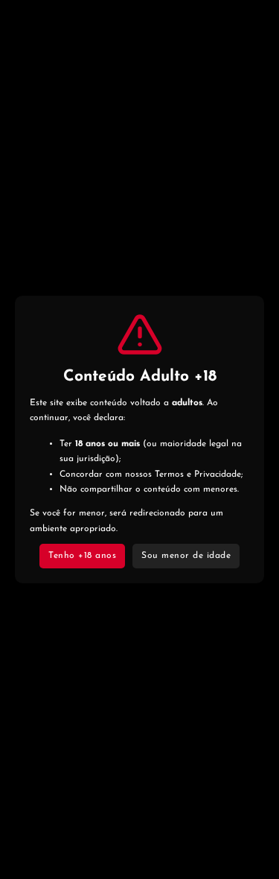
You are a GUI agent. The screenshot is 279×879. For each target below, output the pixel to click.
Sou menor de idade (186, 555)
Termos (169, 474)
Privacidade (217, 474)
